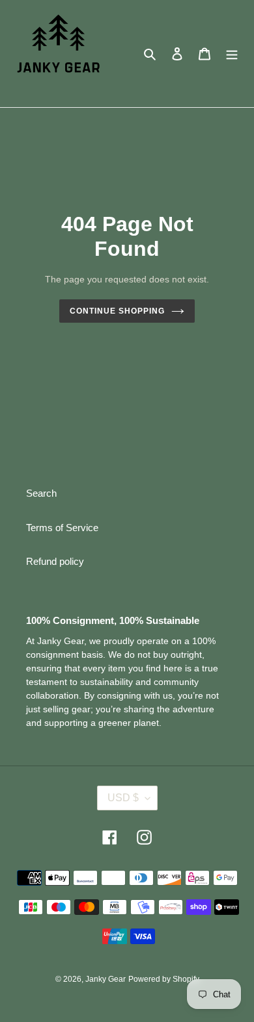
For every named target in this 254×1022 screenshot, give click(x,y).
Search (41, 493)
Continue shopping (117, 311)
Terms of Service (62, 527)
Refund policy (55, 561)
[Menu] (232, 54)
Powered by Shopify (163, 979)
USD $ (123, 797)
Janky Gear (105, 979)
